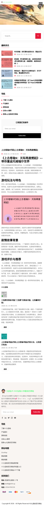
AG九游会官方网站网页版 (9, 463)
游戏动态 (6, 107)
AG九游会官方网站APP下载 (10, 470)
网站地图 (4, 456)
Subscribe (22, 136)
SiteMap (4, 453)
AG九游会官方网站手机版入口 (11, 467)
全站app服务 (7, 111)
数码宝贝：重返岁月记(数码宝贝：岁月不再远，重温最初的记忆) (27, 72)
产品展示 (6, 104)
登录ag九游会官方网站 (10, 114)
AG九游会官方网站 (35, 504)
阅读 (5, 327)
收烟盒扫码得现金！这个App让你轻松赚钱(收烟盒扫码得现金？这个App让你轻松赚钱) (28, 82)
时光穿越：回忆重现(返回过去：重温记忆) (28, 51)
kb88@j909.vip (10, 484)
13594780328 (10, 487)
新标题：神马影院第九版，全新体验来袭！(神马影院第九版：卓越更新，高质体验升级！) (28, 61)
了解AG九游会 (8, 100)
